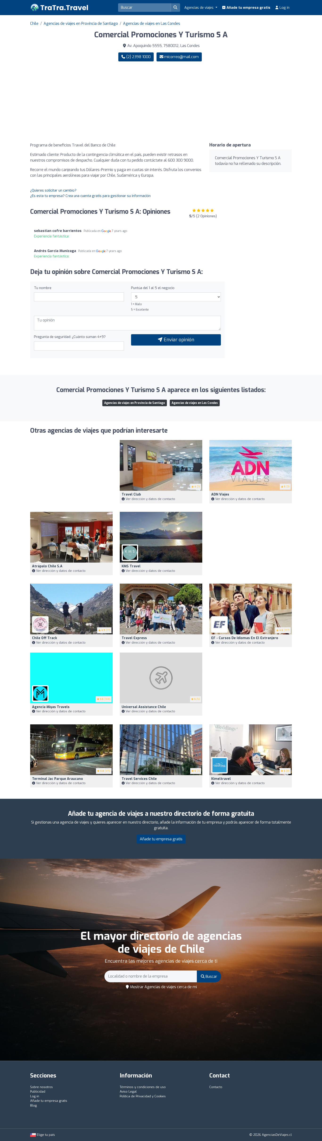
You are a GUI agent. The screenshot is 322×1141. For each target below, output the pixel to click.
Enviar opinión (178, 340)
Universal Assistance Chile (144, 707)
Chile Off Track (44, 638)
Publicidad (37, 1092)
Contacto (215, 1087)
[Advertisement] (228, 102)
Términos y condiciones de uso (143, 1087)
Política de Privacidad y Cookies (143, 1096)
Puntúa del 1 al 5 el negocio (152, 288)
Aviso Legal (128, 1092)
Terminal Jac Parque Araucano (57, 779)
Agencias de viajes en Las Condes (151, 23)
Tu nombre (42, 288)
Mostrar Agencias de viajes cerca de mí (163, 986)
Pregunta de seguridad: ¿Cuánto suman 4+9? (70, 336)
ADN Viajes (220, 494)
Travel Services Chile (139, 779)
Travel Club (131, 494)
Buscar (211, 976)
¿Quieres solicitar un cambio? (53, 190)
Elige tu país (45, 1135)
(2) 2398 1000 (138, 56)
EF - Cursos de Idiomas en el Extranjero (244, 638)
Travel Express (134, 638)
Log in (284, 7)
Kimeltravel (221, 779)
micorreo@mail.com (181, 56)
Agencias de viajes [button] (199, 7)
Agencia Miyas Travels (51, 707)
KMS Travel (131, 566)
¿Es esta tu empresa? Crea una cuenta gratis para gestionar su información (90, 195)
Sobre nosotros (41, 1087)
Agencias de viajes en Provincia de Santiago (81, 23)
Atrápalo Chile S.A (47, 566)
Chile (34, 23)
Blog (33, 1105)
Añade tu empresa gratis (248, 7)
